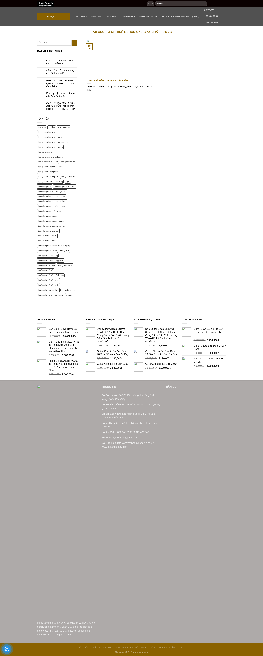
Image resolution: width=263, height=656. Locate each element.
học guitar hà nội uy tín (48, 176)
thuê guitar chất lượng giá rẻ (50, 260)
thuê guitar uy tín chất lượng (50, 295)
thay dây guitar (44, 186)
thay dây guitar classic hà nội (51, 221)
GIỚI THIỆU (81, 16)
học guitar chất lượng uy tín (50, 147)
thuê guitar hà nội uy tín (48, 285)
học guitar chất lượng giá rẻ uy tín (53, 142)
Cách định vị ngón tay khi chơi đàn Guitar (60, 62)
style (68, 181)
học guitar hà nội (68, 162)
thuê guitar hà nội (45, 270)
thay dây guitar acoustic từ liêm (52, 201)
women (69, 295)
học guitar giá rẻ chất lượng (50, 157)
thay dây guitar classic (48, 216)
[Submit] (204, 3)
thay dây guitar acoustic (64, 186)
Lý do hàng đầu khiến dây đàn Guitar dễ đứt (60, 72)
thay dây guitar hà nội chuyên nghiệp (54, 245)
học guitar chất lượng (47, 132)
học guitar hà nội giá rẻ (48, 171)
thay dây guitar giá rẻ (47, 236)
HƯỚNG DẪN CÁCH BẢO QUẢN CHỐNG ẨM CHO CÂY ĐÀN (60, 83)
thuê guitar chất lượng (48, 255)
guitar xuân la (64, 127)
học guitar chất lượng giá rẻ (50, 137)
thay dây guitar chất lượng (49, 211)
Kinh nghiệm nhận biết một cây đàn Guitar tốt (60, 95)
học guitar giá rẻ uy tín (48, 162)
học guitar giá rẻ (45, 152)
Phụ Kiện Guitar (148, 16)
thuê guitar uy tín (67, 290)
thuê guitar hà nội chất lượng (51, 275)
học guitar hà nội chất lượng (50, 166)
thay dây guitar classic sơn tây (51, 226)
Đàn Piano (112, 16)
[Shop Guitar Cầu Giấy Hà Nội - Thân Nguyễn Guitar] (89, 3)
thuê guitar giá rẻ (65, 265)
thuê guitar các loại (46, 265)
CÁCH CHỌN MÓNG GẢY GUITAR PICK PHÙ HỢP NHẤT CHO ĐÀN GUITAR (60, 106)
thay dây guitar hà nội (47, 241)
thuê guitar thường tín (47, 290)
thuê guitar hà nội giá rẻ (48, 280)
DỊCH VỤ (195, 16)
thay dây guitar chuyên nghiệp (51, 206)
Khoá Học (96, 16)
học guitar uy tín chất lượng (50, 181)
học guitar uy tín (68, 176)
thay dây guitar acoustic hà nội (51, 196)
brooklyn (42, 127)
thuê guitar (64, 250)
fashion (51, 127)
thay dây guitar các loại (48, 231)
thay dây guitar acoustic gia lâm (52, 191)
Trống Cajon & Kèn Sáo (175, 16)
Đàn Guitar (129, 16)
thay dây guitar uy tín (47, 250)
